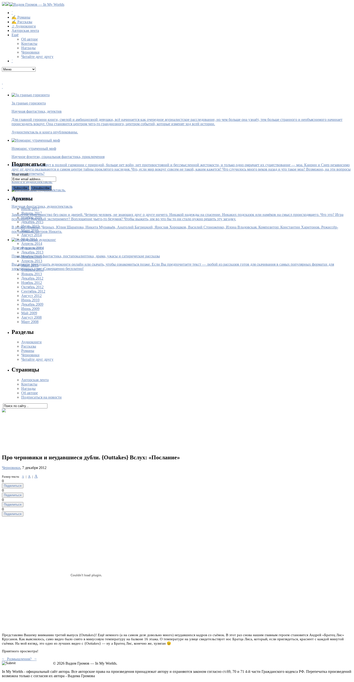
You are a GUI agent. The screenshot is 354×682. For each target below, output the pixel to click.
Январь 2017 (31, 213)
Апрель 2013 (31, 261)
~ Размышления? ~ (19, 659)
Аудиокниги (31, 342)
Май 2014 (29, 239)
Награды (28, 48)
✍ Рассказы (22, 22)
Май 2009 (29, 313)
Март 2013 (30, 265)
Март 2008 (30, 322)
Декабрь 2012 (32, 278)
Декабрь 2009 (32, 304)
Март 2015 (30, 230)
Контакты (29, 43)
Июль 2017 (30, 209)
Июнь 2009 (30, 309)
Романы (27, 351)
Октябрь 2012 (32, 287)
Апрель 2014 (31, 243)
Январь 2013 (31, 274)
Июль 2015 (30, 226)
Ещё (15, 35)
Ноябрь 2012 (31, 283)
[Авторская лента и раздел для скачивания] (177, 82)
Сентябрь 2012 (33, 291)
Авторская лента (25, 30)
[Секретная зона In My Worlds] (177, 87)
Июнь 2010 (30, 300)
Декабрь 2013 (32, 252)
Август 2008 (31, 317)
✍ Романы (21, 17)
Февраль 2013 (32, 270)
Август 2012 (31, 296)
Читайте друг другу (37, 57)
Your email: (20, 174)
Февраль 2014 (32, 248)
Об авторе (29, 39)
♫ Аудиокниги (24, 26)
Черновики (30, 52)
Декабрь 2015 (32, 222)
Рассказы (28, 346)
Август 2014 (31, 235)
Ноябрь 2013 (31, 257)
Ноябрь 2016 (31, 217)
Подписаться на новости (41, 397)
